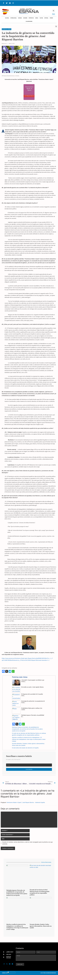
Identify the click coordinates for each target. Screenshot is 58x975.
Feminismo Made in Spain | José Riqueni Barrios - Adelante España (26, 802)
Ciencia (36, 17)
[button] (53, 11)
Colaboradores (29, 21)
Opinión (51, 17)
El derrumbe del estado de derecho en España (25, 748)
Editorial (46, 17)
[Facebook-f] (3, 3)
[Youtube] (9, 3)
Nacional (7, 17)
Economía (25, 17)
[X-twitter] (7, 964)
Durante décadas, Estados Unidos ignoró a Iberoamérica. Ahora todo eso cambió (41, 926)
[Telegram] (12, 964)
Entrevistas (31, 17)
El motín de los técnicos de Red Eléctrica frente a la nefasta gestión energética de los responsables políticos (39, 892)
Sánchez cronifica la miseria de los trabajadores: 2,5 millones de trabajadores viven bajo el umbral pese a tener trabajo (28, 739)
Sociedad (20, 17)
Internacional (13, 17)
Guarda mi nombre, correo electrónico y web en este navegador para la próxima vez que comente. (27, 843)
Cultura (41, 17)
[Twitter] (6, 3)
